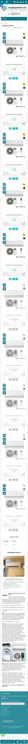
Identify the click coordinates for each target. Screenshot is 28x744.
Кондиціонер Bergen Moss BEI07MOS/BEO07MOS (14, 64)
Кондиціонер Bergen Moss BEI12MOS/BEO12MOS (14, 164)
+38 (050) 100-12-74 (15, 14)
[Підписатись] (26, 703)
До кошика (10, 78)
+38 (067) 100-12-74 (15, 13)
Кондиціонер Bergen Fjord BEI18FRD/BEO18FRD (14, 465)
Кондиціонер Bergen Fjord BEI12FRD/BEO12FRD (14, 415)
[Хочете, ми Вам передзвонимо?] (2, 734)
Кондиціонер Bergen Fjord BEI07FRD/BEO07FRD (14, 315)
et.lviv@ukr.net (5, 709)
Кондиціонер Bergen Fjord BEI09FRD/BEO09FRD (14, 365)
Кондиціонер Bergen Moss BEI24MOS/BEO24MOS (14, 265)
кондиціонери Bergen (13, 685)
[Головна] (2, 24)
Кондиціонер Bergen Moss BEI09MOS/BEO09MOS (14, 114)
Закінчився (10, 329)
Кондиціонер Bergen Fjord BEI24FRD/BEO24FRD (14, 516)
